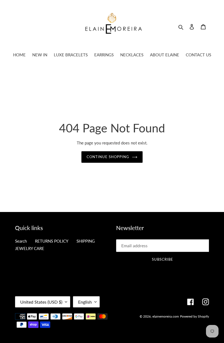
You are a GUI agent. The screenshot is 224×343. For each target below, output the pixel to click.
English (85, 301)
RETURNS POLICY (51, 241)
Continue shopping (108, 157)
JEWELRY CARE (29, 248)
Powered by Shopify (194, 316)
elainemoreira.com (165, 316)
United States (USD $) (41, 301)
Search (21, 241)
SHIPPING (85, 241)
